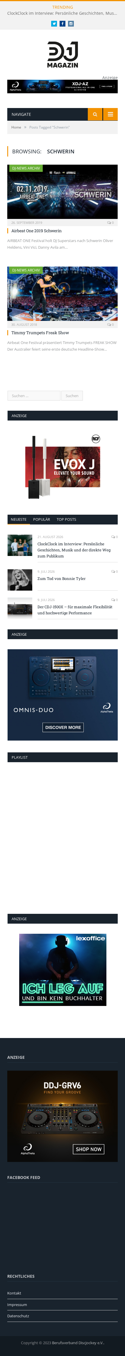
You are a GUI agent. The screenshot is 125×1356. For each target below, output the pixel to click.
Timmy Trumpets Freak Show (40, 332)
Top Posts (66, 519)
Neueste (18, 519)
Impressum (17, 1304)
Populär (41, 519)
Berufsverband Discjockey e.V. (77, 1342)
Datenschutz (18, 1315)
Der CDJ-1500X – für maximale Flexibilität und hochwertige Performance (75, 609)
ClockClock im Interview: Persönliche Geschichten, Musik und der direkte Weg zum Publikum (64, 13)
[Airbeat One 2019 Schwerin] (62, 193)
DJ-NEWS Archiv (26, 168)
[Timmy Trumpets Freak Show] (62, 295)
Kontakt (14, 1293)
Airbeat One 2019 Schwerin (36, 230)
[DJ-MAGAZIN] (62, 53)
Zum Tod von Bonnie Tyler (61, 578)
